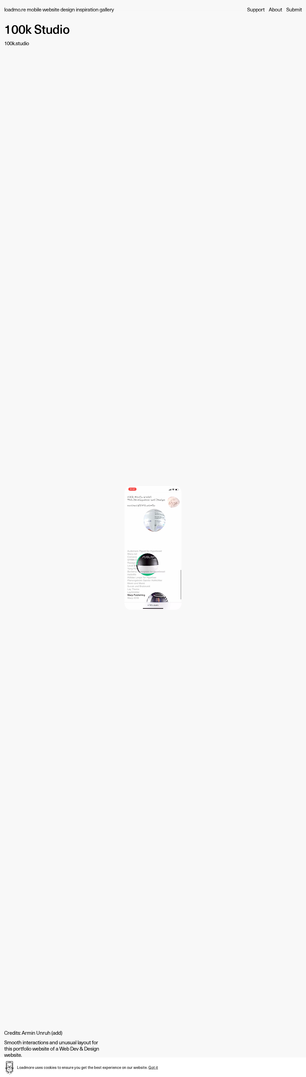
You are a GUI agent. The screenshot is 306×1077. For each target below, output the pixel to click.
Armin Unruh (36, 1033)
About (275, 9)
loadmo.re (59, 9)
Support (256, 9)
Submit (294, 9)
